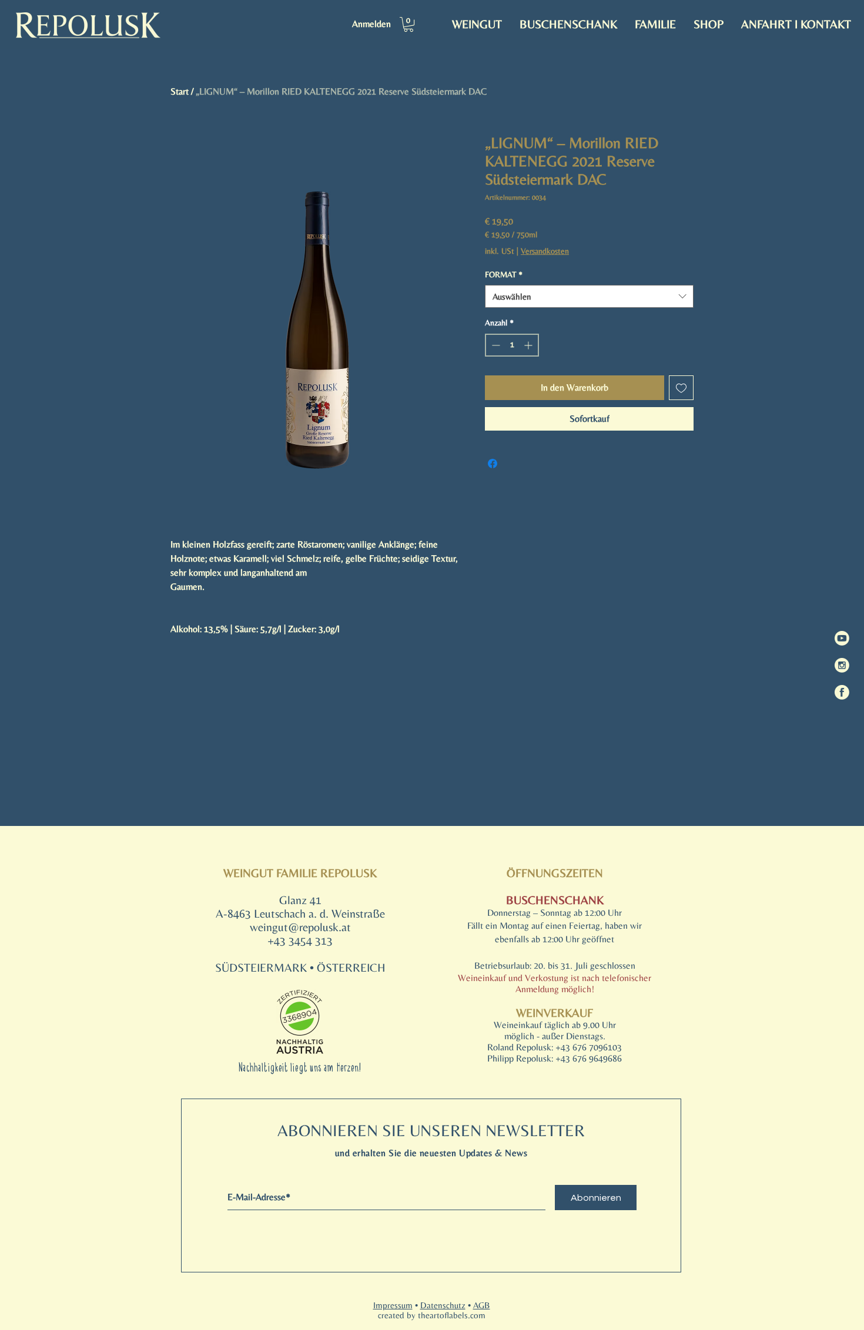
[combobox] (589, 296)
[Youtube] (842, 638)
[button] (408, 24)
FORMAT (504, 274)
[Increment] (529, 345)
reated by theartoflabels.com (433, 1315)
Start (179, 91)
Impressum (393, 1305)
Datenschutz (443, 1305)
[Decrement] (494, 345)
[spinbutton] (512, 345)
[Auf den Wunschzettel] (681, 387)
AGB (481, 1305)
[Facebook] (842, 692)
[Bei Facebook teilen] (492, 463)
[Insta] (842, 665)
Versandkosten (545, 251)
